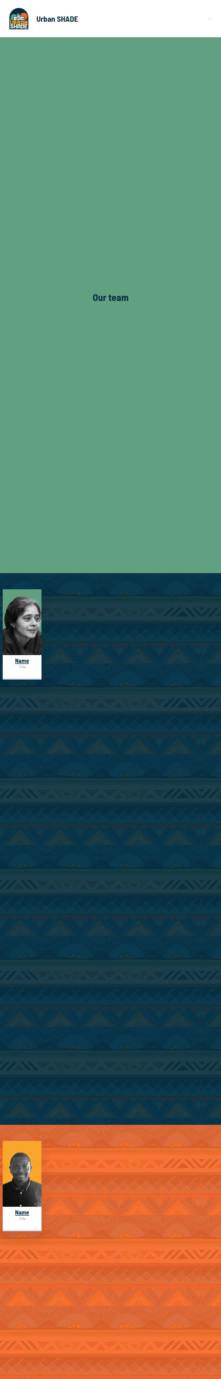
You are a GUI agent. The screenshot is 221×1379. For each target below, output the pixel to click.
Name (22, 660)
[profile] (22, 653)
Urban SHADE (57, 18)
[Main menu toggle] (210, 18)
